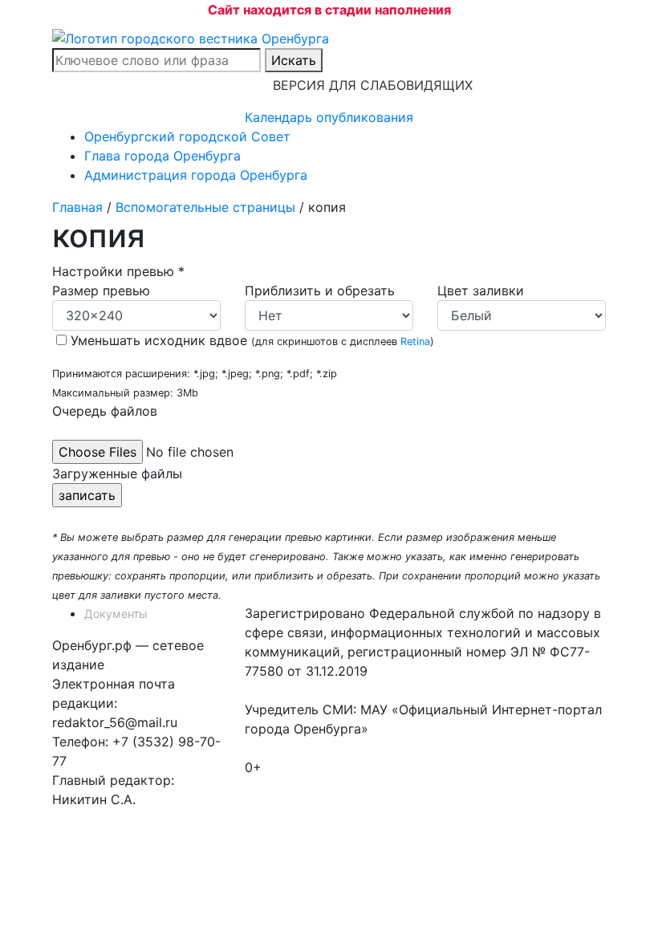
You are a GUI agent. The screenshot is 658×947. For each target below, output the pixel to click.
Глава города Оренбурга (162, 156)
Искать (293, 60)
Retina (415, 341)
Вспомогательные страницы (205, 207)
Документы (116, 613)
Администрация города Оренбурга (195, 175)
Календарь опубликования (329, 117)
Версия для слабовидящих (373, 85)
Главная (77, 207)
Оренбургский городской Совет (187, 136)
